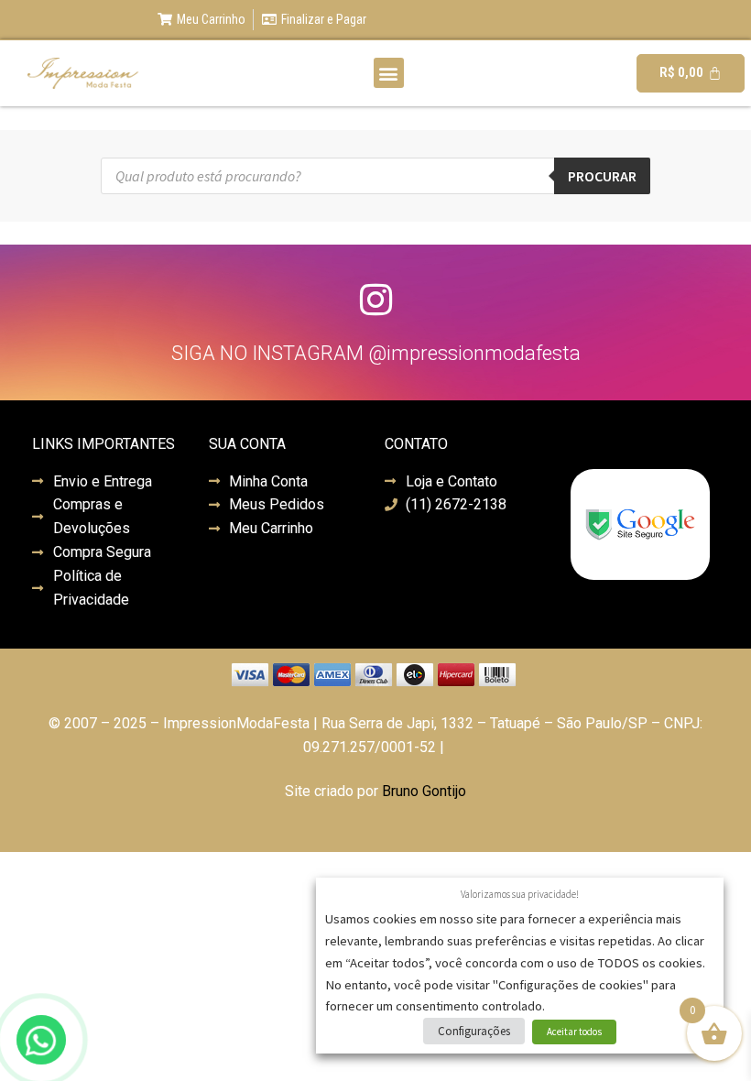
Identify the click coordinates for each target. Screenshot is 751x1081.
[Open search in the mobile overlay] (375, 176)
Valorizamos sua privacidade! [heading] (520, 894)
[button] (389, 73)
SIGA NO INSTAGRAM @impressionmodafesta (376, 353)
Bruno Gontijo (424, 791)
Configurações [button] (474, 1031)
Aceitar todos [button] (574, 1031)
